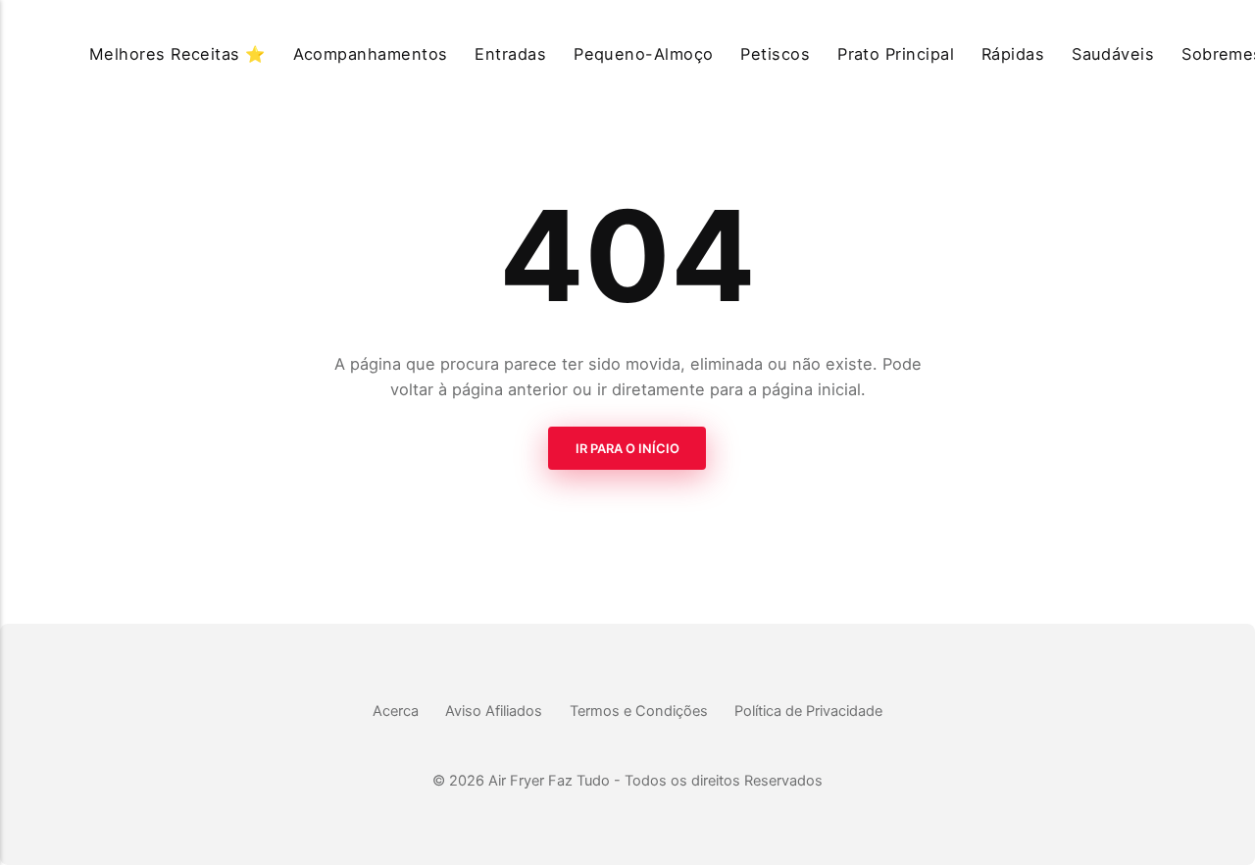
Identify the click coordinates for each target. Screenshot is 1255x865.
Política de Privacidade (808, 711)
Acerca (396, 711)
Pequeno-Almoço (644, 54)
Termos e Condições (639, 711)
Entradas (510, 54)
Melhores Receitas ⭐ (177, 54)
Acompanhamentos (370, 54)
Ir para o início (627, 448)
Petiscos (775, 54)
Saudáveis (1113, 54)
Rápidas (1012, 54)
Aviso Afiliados (493, 711)
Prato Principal (895, 54)
